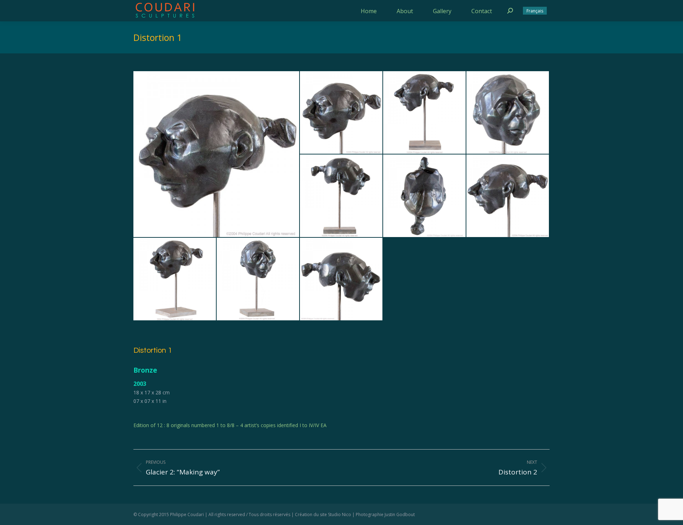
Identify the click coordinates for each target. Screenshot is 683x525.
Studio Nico (339, 514)
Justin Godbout (400, 514)
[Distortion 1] (216, 154)
